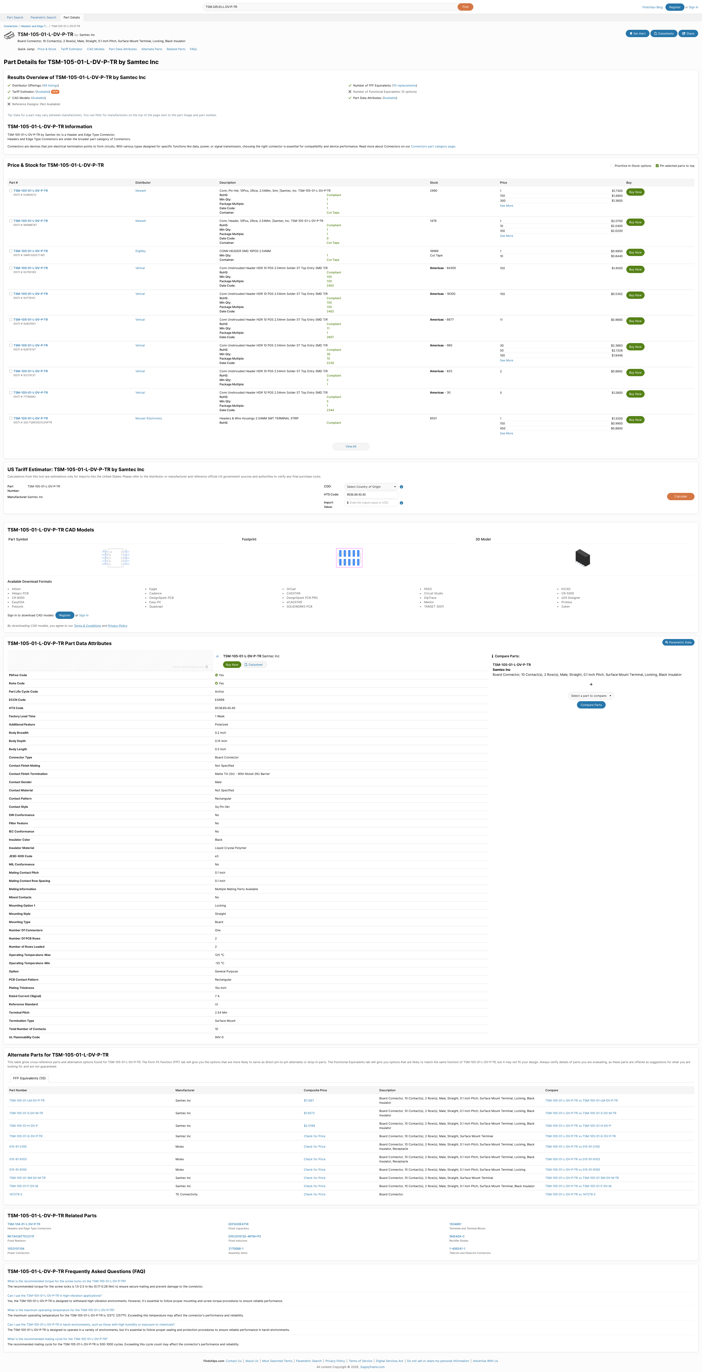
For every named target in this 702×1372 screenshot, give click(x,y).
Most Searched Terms (277, 1361)
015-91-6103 (18, 1159)
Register (675, 7)
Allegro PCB (20, 593)
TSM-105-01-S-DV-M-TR (26, 1113)
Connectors (11, 26)
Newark (140, 190)
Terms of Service (360, 1361)
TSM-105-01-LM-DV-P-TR (26, 1100)
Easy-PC (155, 602)
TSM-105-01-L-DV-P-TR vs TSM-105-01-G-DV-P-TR (580, 1136)
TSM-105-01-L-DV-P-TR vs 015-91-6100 (572, 1169)
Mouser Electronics (148, 418)
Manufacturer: (16, 497)
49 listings (51, 85)
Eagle (153, 589)
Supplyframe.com (372, 1367)
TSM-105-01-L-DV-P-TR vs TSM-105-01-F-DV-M (578, 1186)
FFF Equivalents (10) (29, 1078)
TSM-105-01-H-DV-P (23, 1125)
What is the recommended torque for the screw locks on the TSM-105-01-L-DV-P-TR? (66, 1281)
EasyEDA (18, 602)
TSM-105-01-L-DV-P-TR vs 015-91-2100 (572, 1146)
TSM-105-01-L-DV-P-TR (31, 190)
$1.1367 (309, 1100)
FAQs (193, 49)
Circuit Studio (433, 593)
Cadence (155, 593)
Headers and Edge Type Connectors (34, 26)
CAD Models (95, 49)
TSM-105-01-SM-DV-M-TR (27, 1178)
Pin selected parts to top (677, 166)
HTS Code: (331, 494)
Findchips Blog (652, 7)
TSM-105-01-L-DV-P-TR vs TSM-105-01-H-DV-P (578, 1125)
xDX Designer (570, 597)
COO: (327, 486)
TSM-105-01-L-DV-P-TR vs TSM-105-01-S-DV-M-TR (580, 1113)
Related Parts (176, 49)
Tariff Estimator (71, 49)
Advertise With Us (485, 1361)
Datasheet (255, 664)
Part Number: (13, 488)
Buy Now (635, 192)
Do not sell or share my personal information (438, 1361)
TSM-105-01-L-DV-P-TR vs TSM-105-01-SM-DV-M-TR (582, 1178)
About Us (251, 1361)
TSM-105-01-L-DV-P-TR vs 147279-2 (570, 1194)
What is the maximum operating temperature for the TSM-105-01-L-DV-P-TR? (60, 1310)
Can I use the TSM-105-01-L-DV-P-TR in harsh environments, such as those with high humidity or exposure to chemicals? (91, 1324)
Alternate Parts (151, 49)
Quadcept (156, 606)
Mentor (429, 602)
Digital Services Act (389, 1361)
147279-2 (15, 1194)
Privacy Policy (117, 625)
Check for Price (314, 1136)
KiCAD (566, 589)
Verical (140, 268)
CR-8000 (18, 597)
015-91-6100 (18, 1169)
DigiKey (140, 251)
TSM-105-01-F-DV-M (23, 1186)
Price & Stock (47, 49)
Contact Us (233, 1361)
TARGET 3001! (434, 606)
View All (351, 446)
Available (43, 91)
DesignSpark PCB (161, 597)
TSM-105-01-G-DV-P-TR (25, 1136)
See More (506, 205)
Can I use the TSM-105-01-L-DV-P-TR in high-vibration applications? (54, 1295)
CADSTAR (293, 593)
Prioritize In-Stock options (633, 166)
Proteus (566, 602)
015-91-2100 (18, 1146)
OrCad (291, 589)
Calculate (681, 496)
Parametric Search (309, 1361)
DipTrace (430, 597)
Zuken (565, 606)
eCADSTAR (294, 602)
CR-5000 (567, 593)
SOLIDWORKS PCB (299, 606)
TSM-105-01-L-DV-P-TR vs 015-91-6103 (572, 1159)
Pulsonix (17, 606)
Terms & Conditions (87, 625)
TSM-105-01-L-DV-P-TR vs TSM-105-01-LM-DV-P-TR (581, 1100)
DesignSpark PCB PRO (302, 597)
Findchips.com (16, 7)
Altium (16, 589)
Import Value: (328, 505)
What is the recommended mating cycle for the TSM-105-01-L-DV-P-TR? (57, 1339)
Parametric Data (680, 642)
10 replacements (404, 85)
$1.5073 (309, 1113)
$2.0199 (309, 1125)
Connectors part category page (433, 146)
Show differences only (188, 667)
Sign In (693, 7)
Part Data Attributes (123, 49)
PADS (428, 589)
